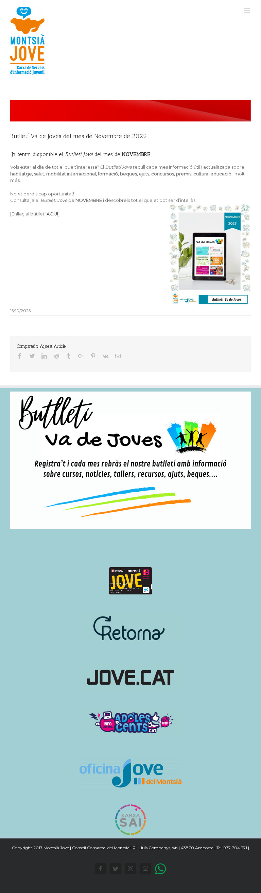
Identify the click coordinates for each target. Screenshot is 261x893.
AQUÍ (52, 213)
